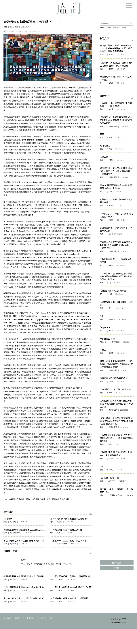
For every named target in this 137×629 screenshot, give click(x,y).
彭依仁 (15, 27)
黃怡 (110, 444)
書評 (52, 522)
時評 (52, 532)
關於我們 (7, 618)
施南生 (124, 27)
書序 (101, 109)
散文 (5, 27)
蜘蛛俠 (102, 27)
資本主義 (10, 31)
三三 (52, 543)
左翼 (26, 31)
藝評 (101, 54)
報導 (5, 532)
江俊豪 (111, 381)
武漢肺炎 (19, 31)
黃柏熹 (61, 522)
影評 (101, 69)
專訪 (5, 543)
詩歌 (101, 495)
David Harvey (34, 31)
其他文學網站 (28, 618)
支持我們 (41, 618)
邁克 (110, 308)
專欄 (101, 308)
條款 (51, 618)
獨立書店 (116, 27)
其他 (101, 83)
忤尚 (14, 522)
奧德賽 (108, 27)
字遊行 (102, 481)
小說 (101, 149)
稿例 (17, 618)
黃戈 (110, 149)
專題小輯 (103, 342)
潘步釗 (111, 458)
